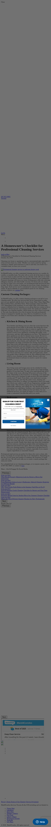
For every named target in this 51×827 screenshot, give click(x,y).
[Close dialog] (48, 400)
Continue (13, 421)
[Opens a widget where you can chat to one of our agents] (40, 822)
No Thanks (13, 425)
